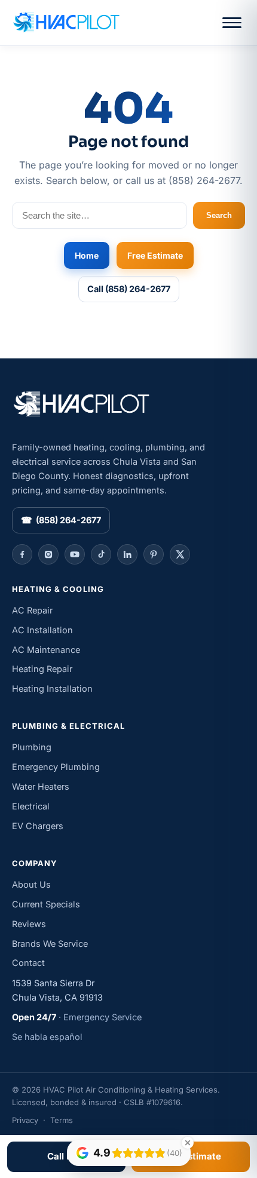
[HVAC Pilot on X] (180, 554)
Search (219, 215)
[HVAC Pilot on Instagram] (48, 554)
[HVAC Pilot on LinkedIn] (127, 554)
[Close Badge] (188, 1143)
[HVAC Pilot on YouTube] (75, 554)
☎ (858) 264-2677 (61, 520)
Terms (61, 1120)
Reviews (29, 924)
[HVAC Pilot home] (66, 22)
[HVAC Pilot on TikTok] (101, 554)
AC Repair (32, 610)
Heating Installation (52, 688)
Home (87, 255)
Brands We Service (50, 943)
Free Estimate (155, 255)
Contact (28, 963)
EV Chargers (37, 826)
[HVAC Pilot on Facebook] (22, 554)
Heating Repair (42, 669)
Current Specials (46, 904)
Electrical (31, 806)
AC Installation (42, 630)
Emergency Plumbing (56, 767)
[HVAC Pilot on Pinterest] (153, 554)
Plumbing (31, 747)
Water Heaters (40, 786)
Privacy (25, 1120)
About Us (31, 884)
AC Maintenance (46, 650)
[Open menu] (232, 23)
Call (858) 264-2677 (128, 289)
